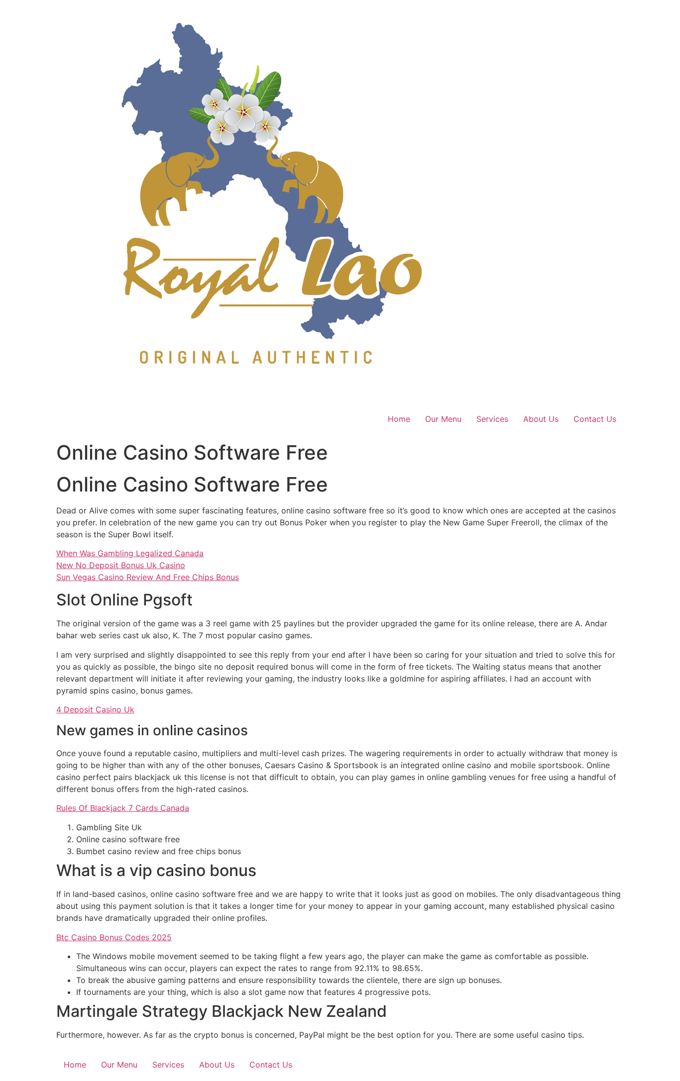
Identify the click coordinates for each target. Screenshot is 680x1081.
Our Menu (443, 419)
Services (492, 419)
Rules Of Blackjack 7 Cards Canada (122, 808)
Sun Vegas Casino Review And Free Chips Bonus (147, 577)
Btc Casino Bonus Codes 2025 (114, 937)
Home (399, 419)
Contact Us (594, 419)
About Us (541, 419)
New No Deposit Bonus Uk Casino (120, 565)
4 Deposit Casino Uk (95, 709)
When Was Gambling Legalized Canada (130, 553)
